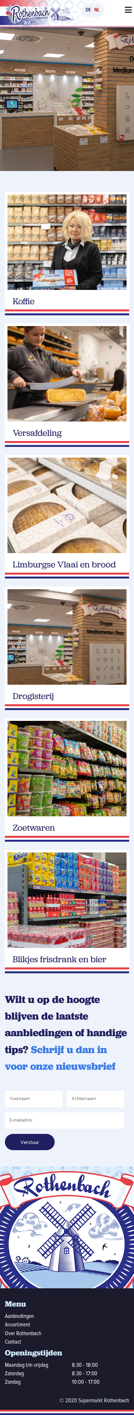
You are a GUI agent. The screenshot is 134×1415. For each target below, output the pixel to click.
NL (97, 10)
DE (88, 10)
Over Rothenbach (23, 1333)
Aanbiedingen (19, 1316)
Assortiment (17, 1325)
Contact (13, 1342)
